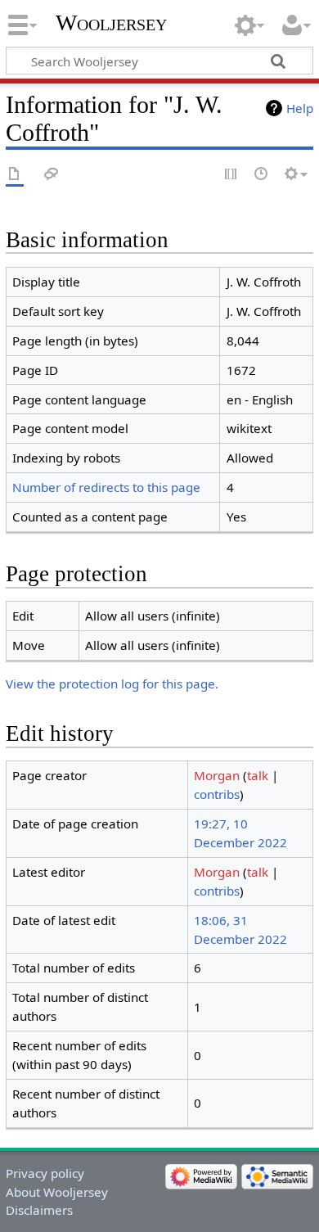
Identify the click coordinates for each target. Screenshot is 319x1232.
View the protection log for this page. (112, 683)
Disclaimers (39, 1210)
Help (299, 108)
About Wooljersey (57, 1192)
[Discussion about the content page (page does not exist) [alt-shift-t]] (52, 174)
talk (257, 775)
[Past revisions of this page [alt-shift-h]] (262, 174)
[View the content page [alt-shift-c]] (15, 174)
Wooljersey (111, 22)
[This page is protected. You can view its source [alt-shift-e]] (231, 174)
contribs (217, 794)
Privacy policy (45, 1173)
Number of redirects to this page (106, 487)
